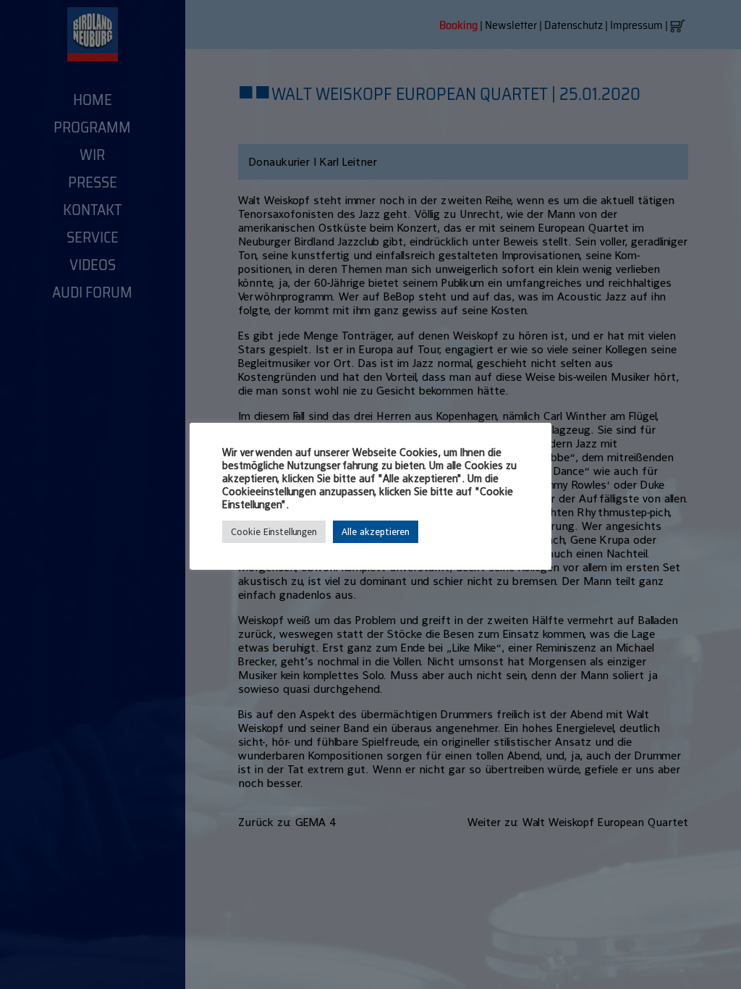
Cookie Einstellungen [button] (274, 531)
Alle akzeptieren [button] (376, 531)
